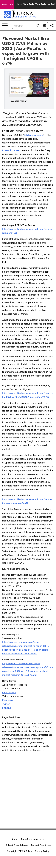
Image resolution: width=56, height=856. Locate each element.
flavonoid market (11, 150)
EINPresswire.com (33, 135)
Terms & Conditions (41, 845)
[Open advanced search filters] (44, 25)
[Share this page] (52, 25)
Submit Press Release (17, 845)
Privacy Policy (42, 851)
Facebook (7, 700)
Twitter (6, 704)
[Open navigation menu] (5, 25)
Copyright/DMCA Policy (19, 851)
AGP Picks (7, 4)
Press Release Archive (32, 839)
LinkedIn (7, 707)
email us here (9, 692)
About (15, 839)
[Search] (38, 25)
